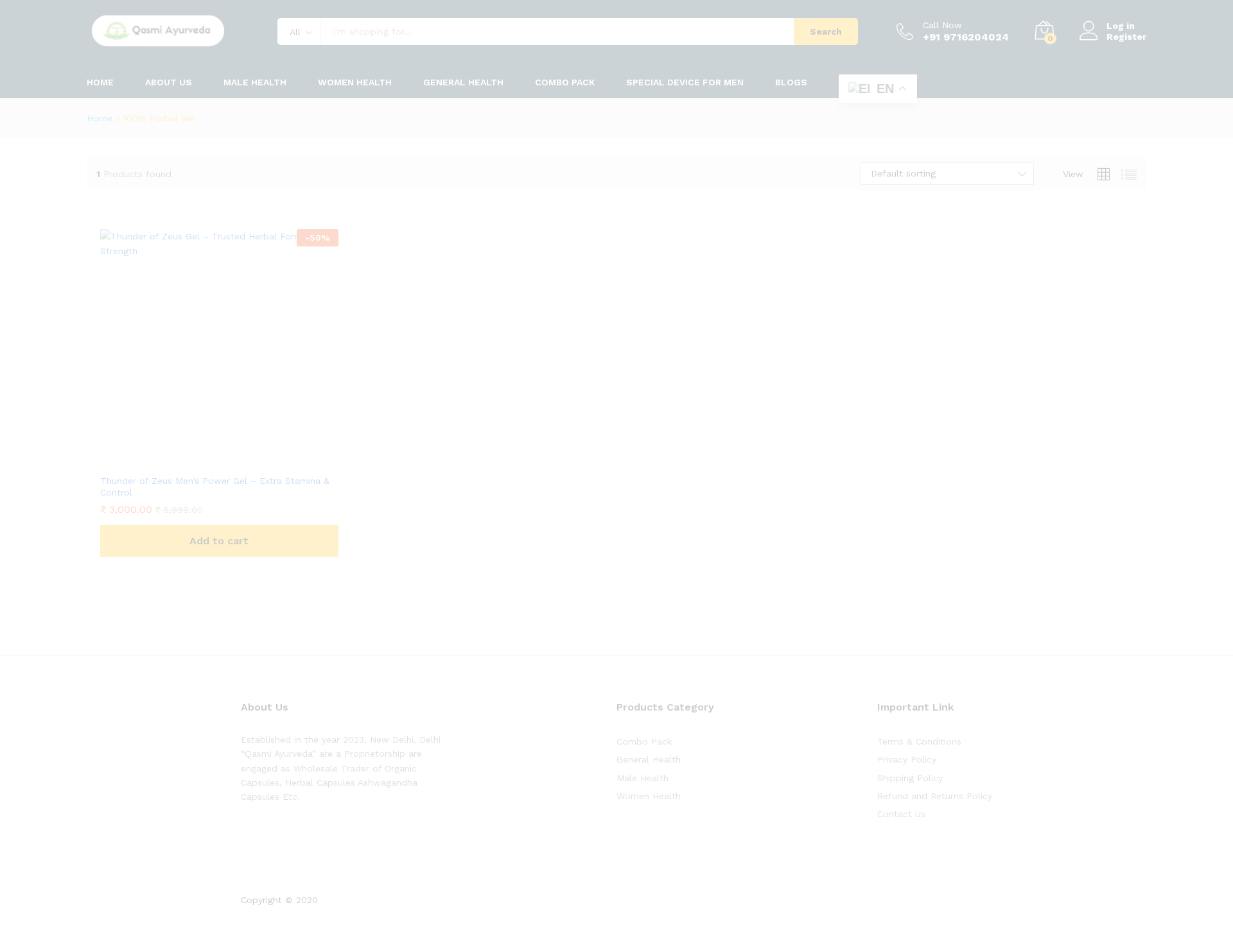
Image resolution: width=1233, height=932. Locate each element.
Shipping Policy (910, 778)
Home (100, 82)
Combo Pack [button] (565, 82)
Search (826, 31)
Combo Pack (644, 741)
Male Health (642, 778)
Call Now (942, 25)
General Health (648, 759)
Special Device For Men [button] (685, 82)
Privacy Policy (906, 759)
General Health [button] (463, 82)
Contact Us (901, 814)
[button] (219, 541)
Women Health (355, 82)
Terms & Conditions (919, 741)
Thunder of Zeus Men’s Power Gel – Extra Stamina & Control (214, 486)
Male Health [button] (254, 82)
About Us (168, 82)
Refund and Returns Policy (934, 796)
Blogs (791, 82)
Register (1126, 36)
